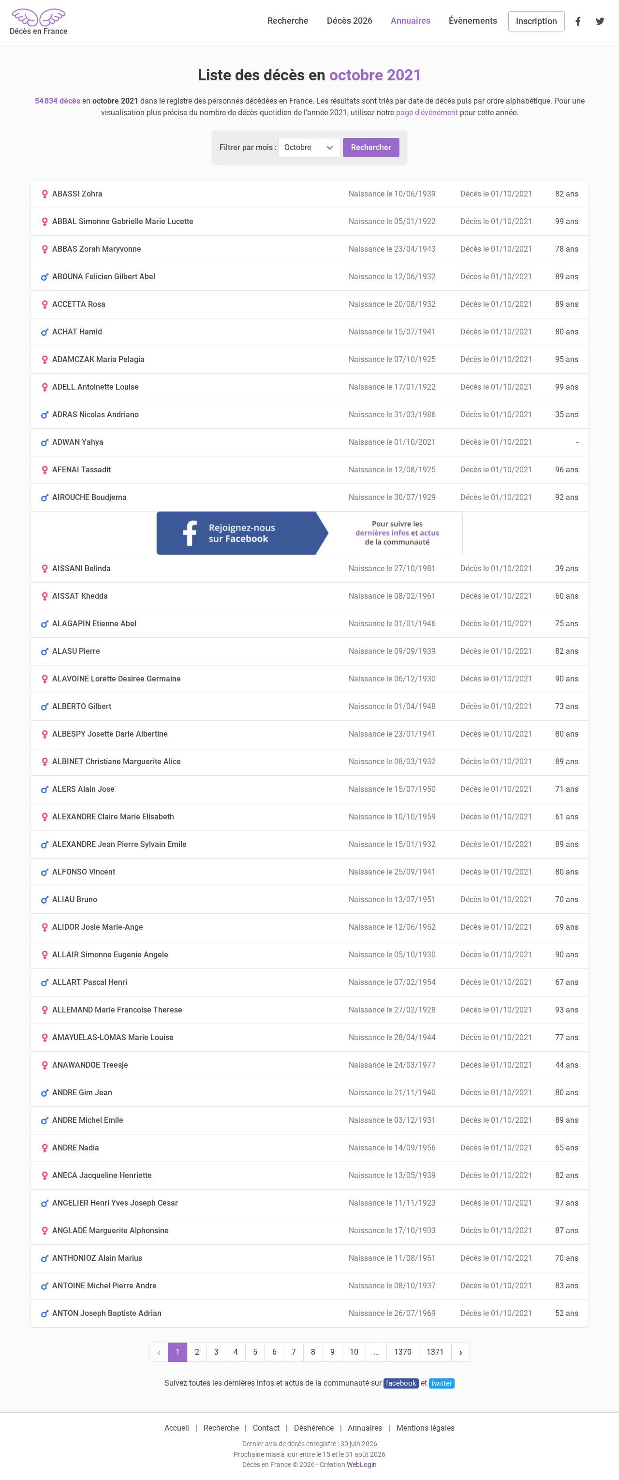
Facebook (401, 1383)
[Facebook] (578, 21)
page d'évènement (427, 112)
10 (354, 1352)
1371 (435, 1352)
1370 (403, 1352)
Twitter (441, 1383)
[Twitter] (600, 21)
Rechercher (371, 147)
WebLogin (362, 1465)
